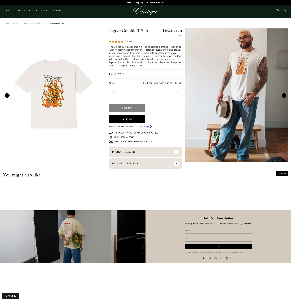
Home (7, 23)
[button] (17, 11)
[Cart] (284, 10)
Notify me (127, 119)
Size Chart (175, 83)
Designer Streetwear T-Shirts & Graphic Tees (29, 23)
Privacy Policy (222, 252)
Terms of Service (234, 252)
